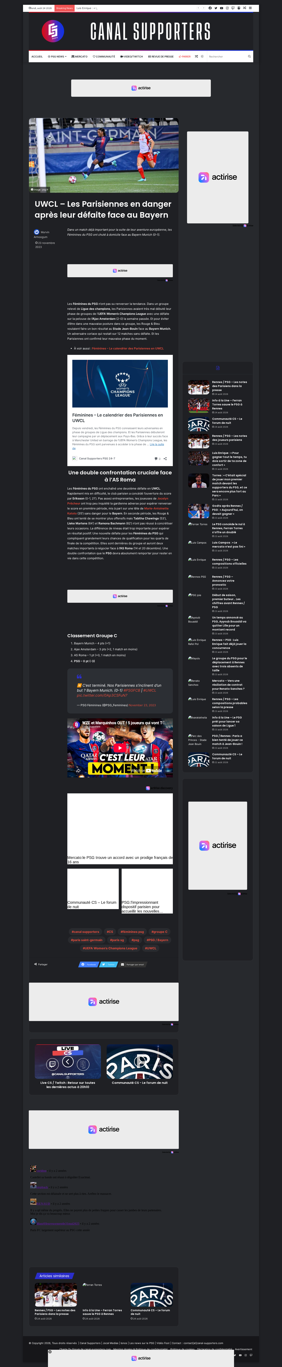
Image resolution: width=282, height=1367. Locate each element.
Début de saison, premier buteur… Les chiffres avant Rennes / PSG (228, 601)
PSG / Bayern (158, 940)
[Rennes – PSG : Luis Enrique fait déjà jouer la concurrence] (198, 645)
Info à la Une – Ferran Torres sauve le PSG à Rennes (102, 1312)
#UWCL (149, 690)
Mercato (80, 56)
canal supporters (86, 932)
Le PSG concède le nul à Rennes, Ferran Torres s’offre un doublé (228, 528)
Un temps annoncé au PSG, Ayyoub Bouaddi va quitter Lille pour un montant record (229, 623)
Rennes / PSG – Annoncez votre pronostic (223, 581)
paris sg (118, 940)
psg (136, 940)
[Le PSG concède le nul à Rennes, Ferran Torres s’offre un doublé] (198, 529)
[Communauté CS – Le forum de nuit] (152, 1295)
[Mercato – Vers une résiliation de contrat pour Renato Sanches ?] (198, 686)
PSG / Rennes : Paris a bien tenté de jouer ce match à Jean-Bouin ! (227, 740)
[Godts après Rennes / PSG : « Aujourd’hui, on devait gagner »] (198, 511)
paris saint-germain (87, 940)
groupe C (160, 932)
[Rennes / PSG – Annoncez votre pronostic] (198, 582)
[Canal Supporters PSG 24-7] (141, 31)
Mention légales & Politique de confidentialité (140, 1349)
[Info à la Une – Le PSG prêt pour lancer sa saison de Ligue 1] (198, 723)
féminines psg (133, 932)
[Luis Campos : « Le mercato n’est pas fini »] (198, 548)
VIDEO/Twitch (133, 56)
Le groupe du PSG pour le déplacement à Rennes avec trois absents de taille (229, 664)
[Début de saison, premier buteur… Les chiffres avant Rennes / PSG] (198, 600)
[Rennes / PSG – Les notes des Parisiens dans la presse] (56, 1295)
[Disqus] (104, 1212)
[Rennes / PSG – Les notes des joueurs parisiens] (198, 441)
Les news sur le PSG (141, 1343)
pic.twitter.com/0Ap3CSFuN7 (102, 695)
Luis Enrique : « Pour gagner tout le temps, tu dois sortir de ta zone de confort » (125, 8)
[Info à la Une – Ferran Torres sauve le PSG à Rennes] (104, 1295)
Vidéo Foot (163, 1343)
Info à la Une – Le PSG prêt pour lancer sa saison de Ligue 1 (227, 721)
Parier (185, 56)
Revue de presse (162, 56)
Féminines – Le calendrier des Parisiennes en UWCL (128, 348)
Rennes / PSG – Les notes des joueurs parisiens (229, 438)
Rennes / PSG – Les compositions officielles (229, 562)
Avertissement (243, 1349)
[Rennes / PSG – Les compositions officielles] (198, 565)
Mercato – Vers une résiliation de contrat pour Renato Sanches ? (228, 685)
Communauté (105, 56)
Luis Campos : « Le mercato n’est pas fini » (228, 545)
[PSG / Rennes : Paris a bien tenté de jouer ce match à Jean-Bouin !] (198, 741)
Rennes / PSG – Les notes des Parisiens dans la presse (55, 1312)
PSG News (57, 56)
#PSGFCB (132, 690)
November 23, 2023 (142, 705)
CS (111, 932)
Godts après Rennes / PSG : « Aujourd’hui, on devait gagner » (227, 510)
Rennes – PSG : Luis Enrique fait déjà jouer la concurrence (229, 644)
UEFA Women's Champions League (111, 948)
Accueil (37, 56)
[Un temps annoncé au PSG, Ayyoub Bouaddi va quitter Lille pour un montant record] (198, 623)
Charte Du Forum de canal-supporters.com (85, 1349)
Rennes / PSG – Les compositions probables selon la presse (229, 703)
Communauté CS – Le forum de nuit (150, 1312)
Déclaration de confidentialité (214, 1349)
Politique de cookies (182, 1349)
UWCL (151, 948)
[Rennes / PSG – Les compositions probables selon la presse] (198, 704)
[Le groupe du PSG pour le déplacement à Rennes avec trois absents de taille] (198, 663)
